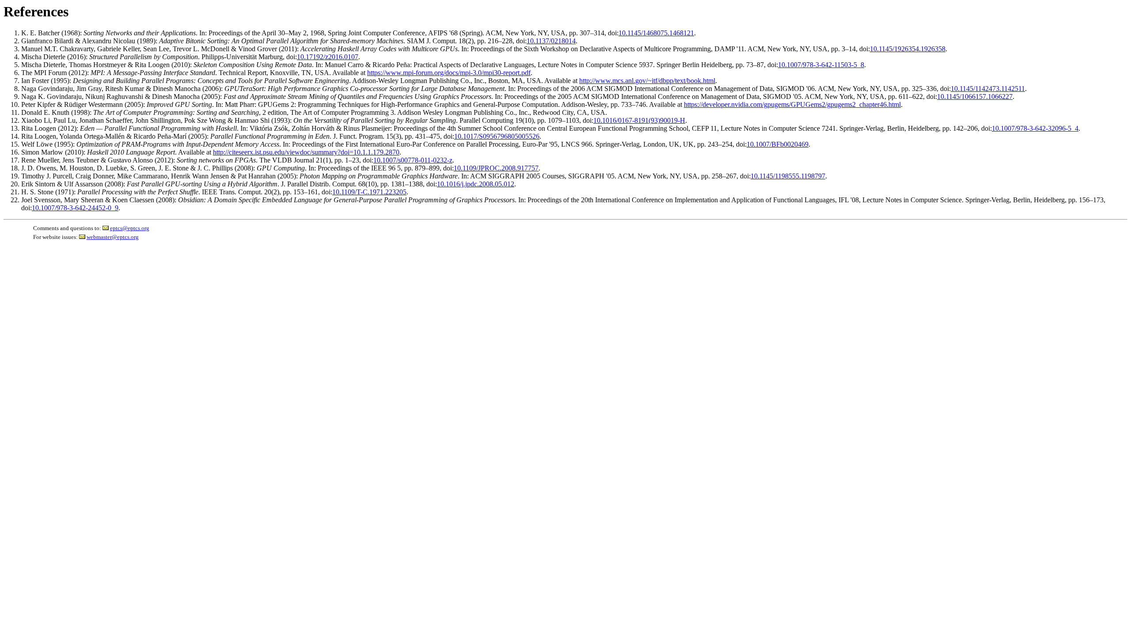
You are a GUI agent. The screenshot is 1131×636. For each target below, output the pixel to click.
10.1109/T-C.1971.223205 (369, 192)
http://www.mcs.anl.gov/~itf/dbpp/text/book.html (647, 80)
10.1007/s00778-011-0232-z (412, 160)
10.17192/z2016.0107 (327, 57)
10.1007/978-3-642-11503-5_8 (821, 64)
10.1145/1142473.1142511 (988, 88)
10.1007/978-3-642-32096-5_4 (1035, 128)
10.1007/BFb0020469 (777, 144)
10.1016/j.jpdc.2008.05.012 (475, 184)
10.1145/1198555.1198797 (788, 176)
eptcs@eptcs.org (129, 228)
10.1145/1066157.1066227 (975, 96)
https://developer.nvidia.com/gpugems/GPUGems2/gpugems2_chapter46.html (792, 104)
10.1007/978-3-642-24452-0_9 (75, 208)
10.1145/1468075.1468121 (656, 33)
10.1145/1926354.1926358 (907, 49)
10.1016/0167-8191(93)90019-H (639, 120)
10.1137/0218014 (551, 41)
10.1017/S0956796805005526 (496, 136)
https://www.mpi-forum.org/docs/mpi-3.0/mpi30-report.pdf (449, 72)
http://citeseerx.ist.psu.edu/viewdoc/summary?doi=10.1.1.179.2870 (306, 152)
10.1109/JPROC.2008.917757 (496, 168)
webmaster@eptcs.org (113, 237)
